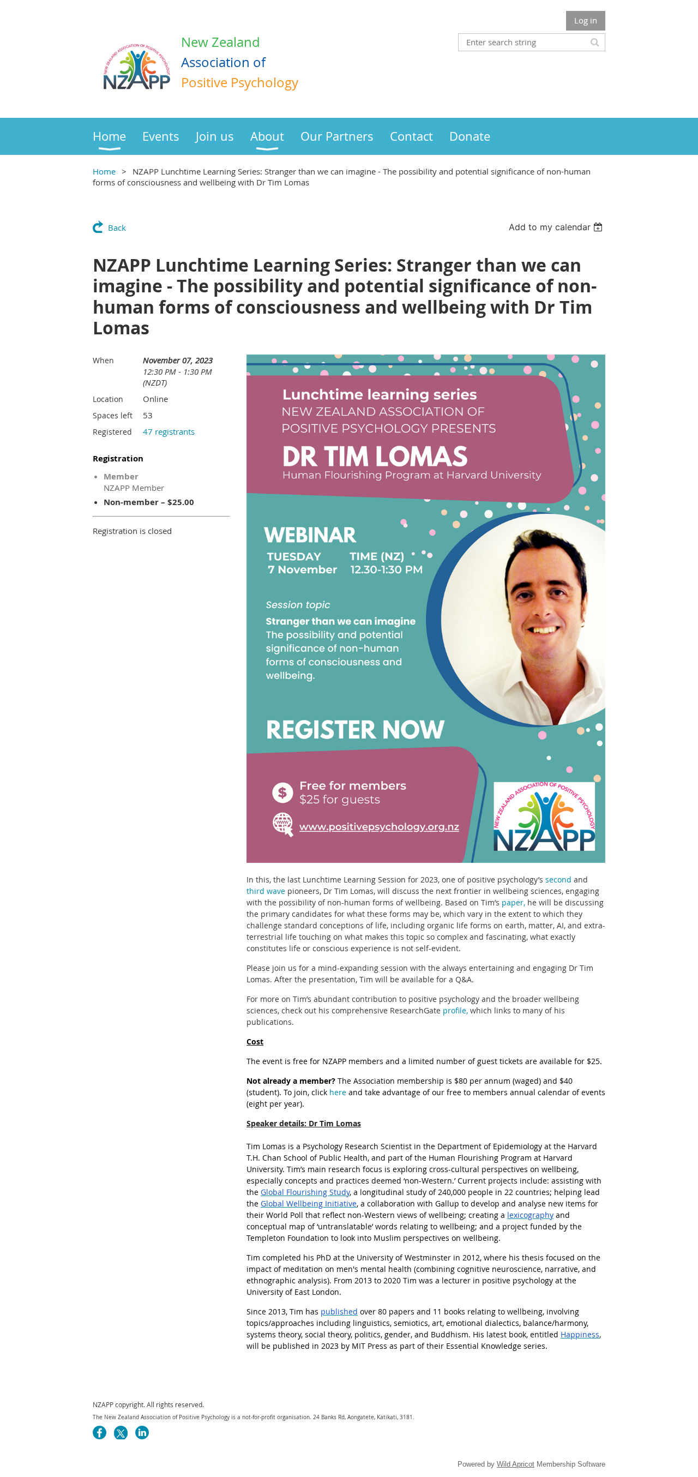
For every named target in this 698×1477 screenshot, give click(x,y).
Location (108, 399)
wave (276, 891)
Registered (112, 432)
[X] (121, 1432)
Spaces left (113, 415)
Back (117, 227)
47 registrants (169, 431)
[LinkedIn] (142, 1432)
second (558, 879)
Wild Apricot (515, 1464)
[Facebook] (99, 1432)
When (103, 360)
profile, (455, 1010)
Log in (585, 20)
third (255, 891)
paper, (513, 902)
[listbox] (557, 226)
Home (104, 171)
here (337, 1092)
